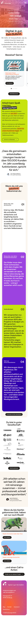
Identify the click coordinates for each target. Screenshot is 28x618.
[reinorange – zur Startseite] (6, 3)
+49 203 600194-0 (8, 592)
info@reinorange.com (9, 590)
